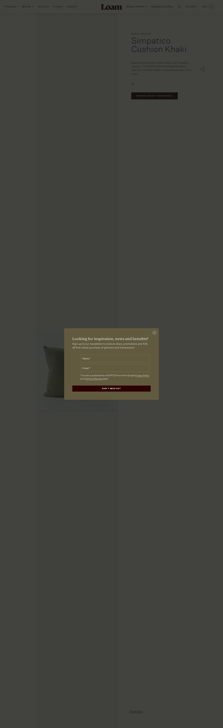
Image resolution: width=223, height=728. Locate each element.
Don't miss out (111, 388)
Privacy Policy (142, 375)
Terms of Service (93, 378)
